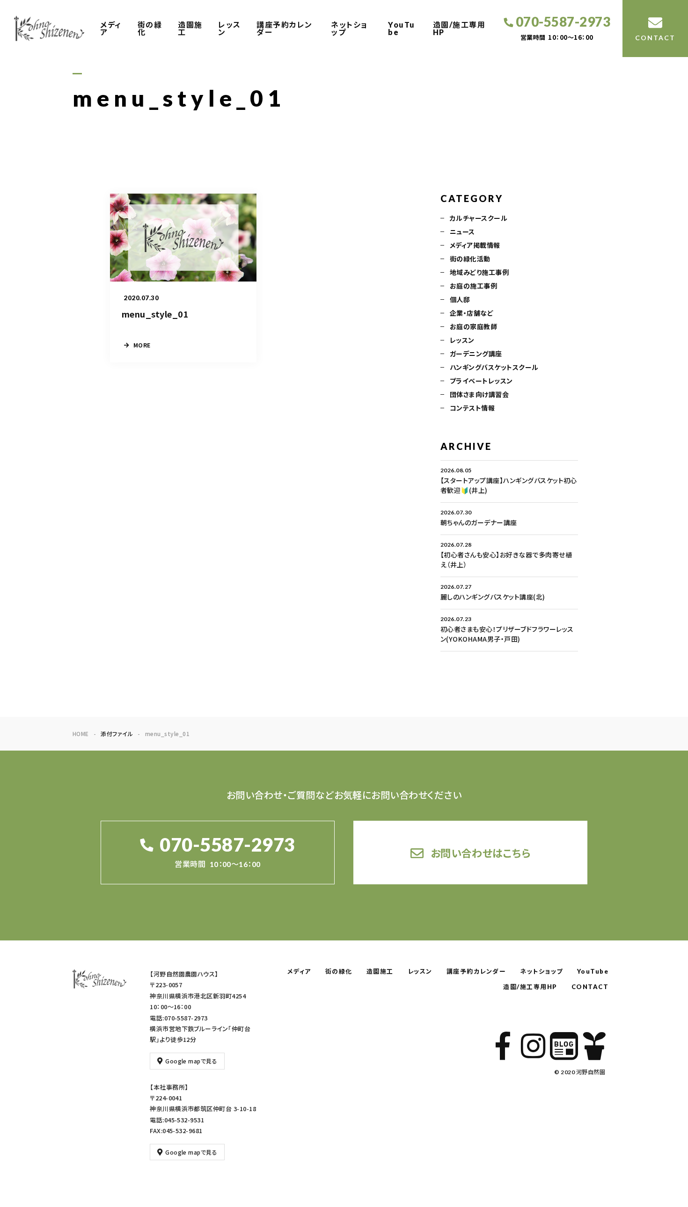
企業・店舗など (471, 313)
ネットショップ (349, 28)
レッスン (229, 28)
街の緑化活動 (470, 258)
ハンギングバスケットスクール (494, 367)
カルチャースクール (478, 218)
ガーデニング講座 (476, 353)
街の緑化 (150, 28)
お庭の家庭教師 (473, 326)
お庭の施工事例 (473, 285)
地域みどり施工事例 (479, 272)
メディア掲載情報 (475, 245)
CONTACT (590, 986)
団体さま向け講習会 (479, 394)
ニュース (462, 231)
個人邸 (460, 299)
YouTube (401, 28)
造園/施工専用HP (459, 28)
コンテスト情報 (472, 407)
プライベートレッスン (481, 380)
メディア (111, 28)
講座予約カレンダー (284, 28)
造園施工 (190, 28)
